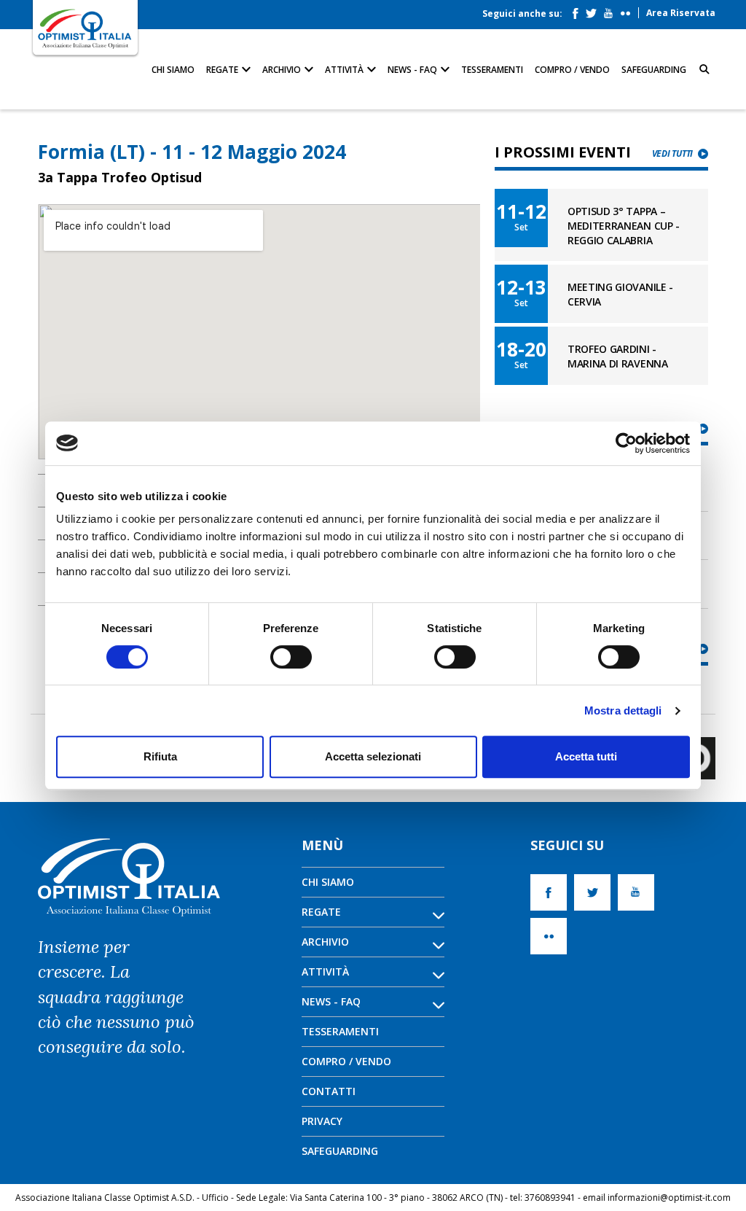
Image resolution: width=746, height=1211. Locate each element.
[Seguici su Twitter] (595, 10)
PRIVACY (322, 1121)
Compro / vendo (572, 69)
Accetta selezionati (373, 756)
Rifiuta (160, 756)
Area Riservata (680, 13)
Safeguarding (653, 69)
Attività (345, 69)
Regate (223, 69)
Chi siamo (173, 69)
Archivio (282, 69)
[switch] (291, 657)
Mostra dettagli (623, 710)
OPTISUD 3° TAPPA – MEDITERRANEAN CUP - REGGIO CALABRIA (624, 225)
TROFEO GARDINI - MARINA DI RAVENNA (618, 356)
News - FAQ (413, 69)
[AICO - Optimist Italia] (85, 28)
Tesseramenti (492, 69)
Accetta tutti (586, 756)
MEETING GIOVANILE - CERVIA (620, 294)
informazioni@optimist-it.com (669, 1197)
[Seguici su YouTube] (612, 10)
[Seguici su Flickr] (629, 10)
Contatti (329, 1091)
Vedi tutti (672, 153)
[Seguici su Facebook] (579, 10)
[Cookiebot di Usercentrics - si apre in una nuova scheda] (626, 443)
